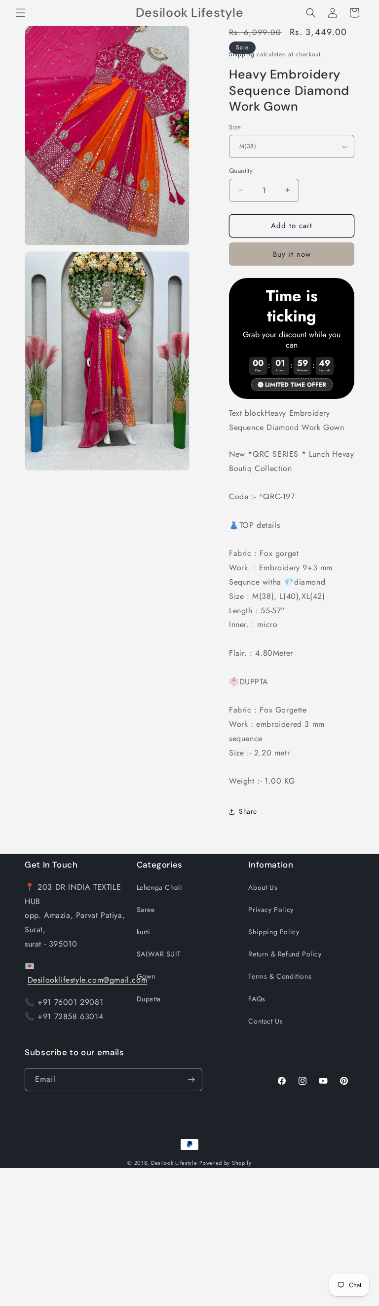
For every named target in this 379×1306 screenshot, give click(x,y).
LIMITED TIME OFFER (295, 384)
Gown (146, 976)
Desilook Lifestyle (174, 1163)
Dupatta (149, 999)
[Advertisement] (189, 1237)
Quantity (241, 170)
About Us (262, 887)
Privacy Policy (270, 909)
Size (235, 127)
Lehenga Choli (160, 887)
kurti (144, 932)
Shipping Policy (273, 932)
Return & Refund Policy (284, 954)
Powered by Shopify (225, 1163)
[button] (21, 13)
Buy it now (292, 254)
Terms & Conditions (279, 976)
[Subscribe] (191, 1079)
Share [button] (248, 811)
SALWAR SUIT (159, 954)
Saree (146, 909)
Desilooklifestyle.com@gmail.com (88, 980)
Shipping (242, 54)
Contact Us (265, 1021)
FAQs (256, 999)
